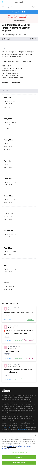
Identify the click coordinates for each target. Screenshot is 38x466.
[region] (19, 449)
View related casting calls (18, 20)
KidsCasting (5, 7)
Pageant (5, 48)
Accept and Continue (18, 462)
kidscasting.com (20, 421)
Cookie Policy (11, 446)
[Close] (36, 435)
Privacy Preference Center (19, 452)
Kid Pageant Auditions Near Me (19, 7)
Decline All (19, 457)
